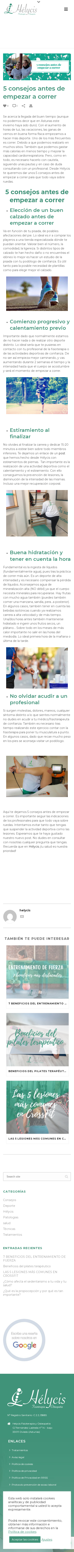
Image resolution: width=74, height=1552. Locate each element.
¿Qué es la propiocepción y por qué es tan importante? (33, 1293)
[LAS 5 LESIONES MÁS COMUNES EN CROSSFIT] (37, 1107)
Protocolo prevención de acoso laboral (34, 1484)
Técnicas (9, 1229)
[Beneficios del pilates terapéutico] (37, 1039)
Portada (12, 43)
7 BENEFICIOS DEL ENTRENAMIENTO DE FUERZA (38, 1003)
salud (6, 1223)
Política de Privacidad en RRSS (30, 1477)
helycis (25, 910)
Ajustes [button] (47, 1539)
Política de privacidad (24, 1470)
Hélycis (34, 846)
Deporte (9, 1206)
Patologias (10, 1217)
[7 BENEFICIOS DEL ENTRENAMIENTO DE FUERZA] (37, 972)
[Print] (33, 105)
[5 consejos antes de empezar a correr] (37, 66)
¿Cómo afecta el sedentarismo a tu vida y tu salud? (34, 1283)
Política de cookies (22, 1464)
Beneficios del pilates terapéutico (38, 1071)
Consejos (9, 1200)
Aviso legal (18, 1457)
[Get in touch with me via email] (22, 917)
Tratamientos (12, 1235)
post (62, 453)
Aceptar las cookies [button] (25, 1539)
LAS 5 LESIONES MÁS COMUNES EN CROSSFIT (38, 1138)
